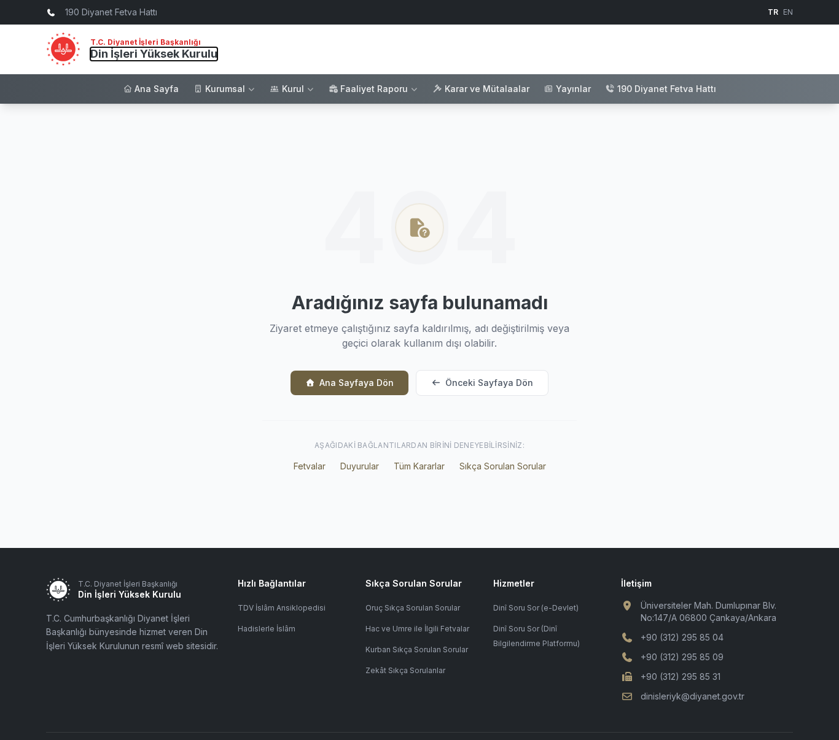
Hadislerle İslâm (266, 628)
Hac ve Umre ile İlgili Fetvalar (417, 628)
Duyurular (359, 466)
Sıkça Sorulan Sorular (502, 466)
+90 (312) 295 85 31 (680, 676)
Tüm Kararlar (419, 466)
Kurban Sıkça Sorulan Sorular (416, 649)
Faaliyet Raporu (374, 88)
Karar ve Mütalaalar (487, 88)
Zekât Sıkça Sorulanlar (405, 670)
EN (788, 12)
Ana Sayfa (157, 88)
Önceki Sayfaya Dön (489, 382)
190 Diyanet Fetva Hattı (666, 88)
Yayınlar (573, 88)
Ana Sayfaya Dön (356, 382)
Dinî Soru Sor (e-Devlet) (536, 607)
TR (773, 12)
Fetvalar (310, 466)
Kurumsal (225, 88)
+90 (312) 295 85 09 (682, 657)
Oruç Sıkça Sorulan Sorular (412, 607)
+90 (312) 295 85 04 (682, 637)
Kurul (293, 88)
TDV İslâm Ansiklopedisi (282, 607)
